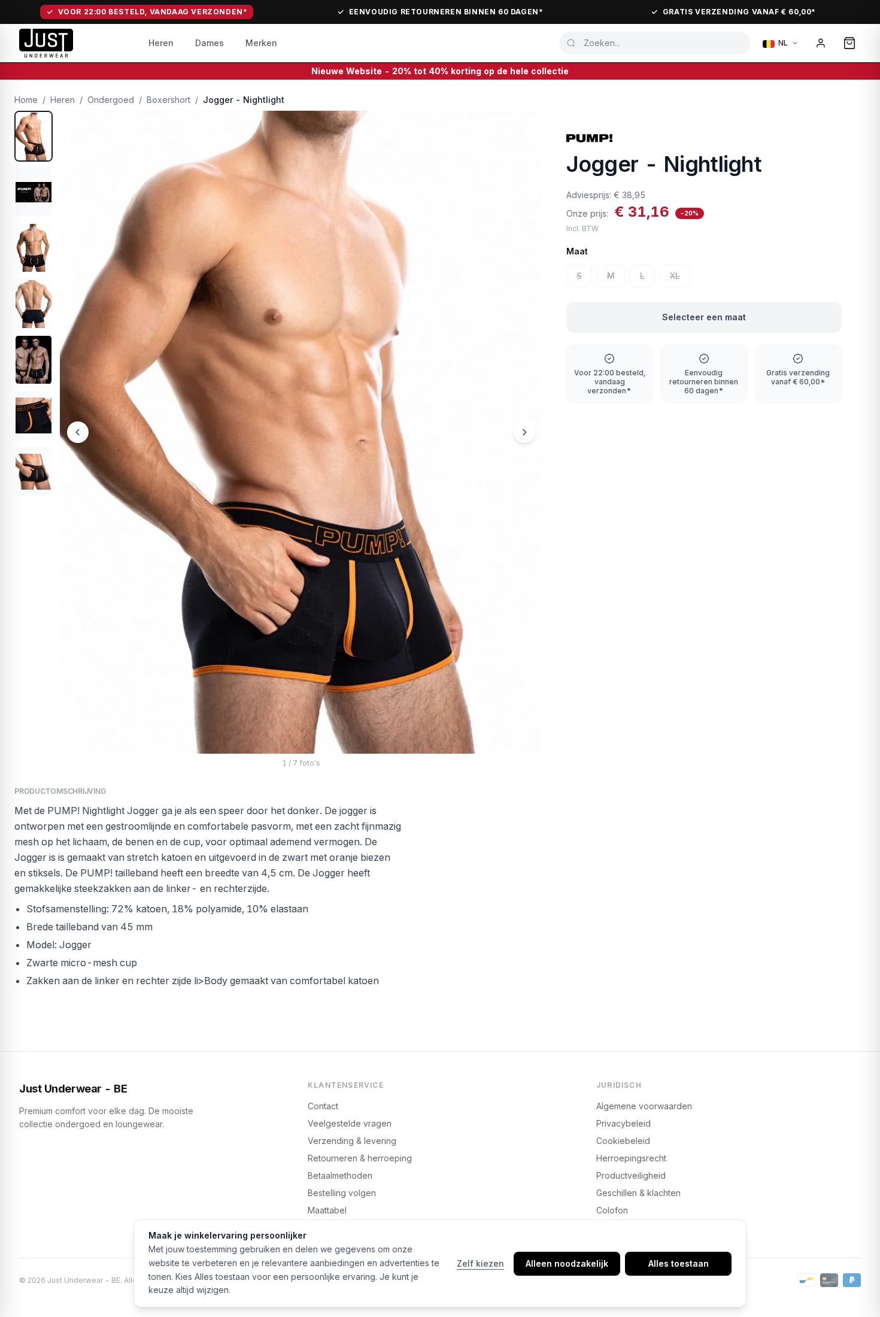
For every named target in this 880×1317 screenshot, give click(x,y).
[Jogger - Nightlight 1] (33, 136)
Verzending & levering (352, 1141)
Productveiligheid (631, 1175)
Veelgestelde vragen (350, 1123)
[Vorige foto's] (78, 432)
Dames (209, 43)
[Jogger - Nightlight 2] (33, 191)
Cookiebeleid (623, 1141)
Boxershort (168, 100)
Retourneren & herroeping (360, 1158)
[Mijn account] (821, 43)
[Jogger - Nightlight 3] (33, 248)
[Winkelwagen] (849, 43)
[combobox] (655, 43)
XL (675, 276)
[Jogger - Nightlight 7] (33, 471)
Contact (323, 1106)
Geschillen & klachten (638, 1193)
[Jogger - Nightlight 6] (33, 415)
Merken (261, 43)
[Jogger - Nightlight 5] (33, 359)
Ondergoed (110, 100)
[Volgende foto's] (524, 432)
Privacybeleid (623, 1123)
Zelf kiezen (480, 1263)
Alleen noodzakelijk (567, 1263)
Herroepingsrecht (631, 1158)
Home (26, 100)
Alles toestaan (678, 1263)
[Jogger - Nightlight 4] (33, 303)
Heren (161, 43)
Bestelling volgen (342, 1193)
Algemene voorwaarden (644, 1106)
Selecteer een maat (704, 317)
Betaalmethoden (340, 1175)
